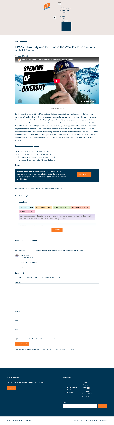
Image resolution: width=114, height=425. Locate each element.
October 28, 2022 (27, 257)
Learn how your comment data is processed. (59, 349)
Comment (18, 282)
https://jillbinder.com (41, 151)
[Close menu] (59, 4)
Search (65, 402)
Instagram (89, 420)
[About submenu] (66, 21)
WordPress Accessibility (36, 188)
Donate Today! (84, 174)
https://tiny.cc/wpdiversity (46, 157)
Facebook (82, 420)
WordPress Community (53, 188)
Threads (104, 420)
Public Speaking (21, 188)
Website (17, 330)
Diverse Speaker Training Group (27, 146)
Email (17, 320)
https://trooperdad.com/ (46, 160)
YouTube (75, 420)
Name (17, 311)
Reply (23, 268)
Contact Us (27, 420)
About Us (11, 388)
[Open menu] (54, 17)
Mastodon (97, 420)
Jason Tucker (25, 255)
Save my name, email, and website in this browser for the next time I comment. (40, 339)
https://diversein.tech (45, 154)
